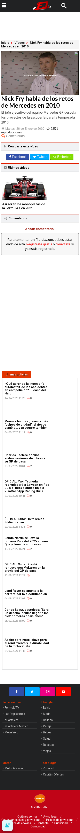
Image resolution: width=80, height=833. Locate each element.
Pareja (47, 726)
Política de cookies (19, 823)
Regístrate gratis (39, 244)
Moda (46, 713)
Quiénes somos (27, 816)
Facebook (19, 157)
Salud (46, 738)
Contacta (43, 823)
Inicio (5, 43)
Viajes (47, 751)
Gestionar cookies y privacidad (20, 819)
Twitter (42, 157)
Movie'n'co (11, 732)
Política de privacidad (59, 819)
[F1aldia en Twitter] (32, 691)
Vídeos (20, 43)
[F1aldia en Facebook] (16, 691)
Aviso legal (50, 816)
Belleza (48, 720)
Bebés (47, 732)
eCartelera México (16, 726)
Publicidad (61, 823)
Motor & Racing (14, 768)
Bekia (46, 707)
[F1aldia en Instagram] (47, 691)
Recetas (48, 744)
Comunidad (38, 826)
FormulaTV (12, 707)
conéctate (63, 244)
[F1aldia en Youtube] (63, 691)
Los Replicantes (15, 713)
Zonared (48, 768)
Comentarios (15, 136)
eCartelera (11, 720)
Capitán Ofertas (53, 774)
